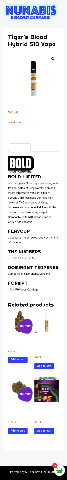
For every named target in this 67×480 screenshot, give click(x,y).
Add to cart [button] (18, 359)
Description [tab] (20, 147)
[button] (53, 59)
